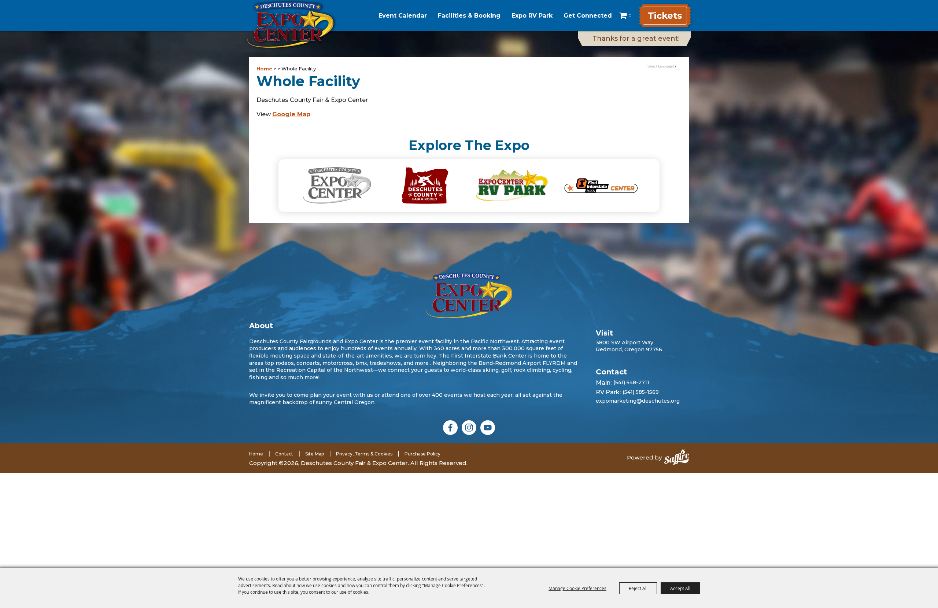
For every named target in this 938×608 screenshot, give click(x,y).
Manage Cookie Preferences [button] (577, 588)
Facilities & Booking (469, 15)
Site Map (314, 454)
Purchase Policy (422, 454)
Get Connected (588, 15)
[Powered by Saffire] (676, 457)
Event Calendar (402, 15)
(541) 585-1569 (641, 392)
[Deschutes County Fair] (469, 295)
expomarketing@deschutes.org (638, 401)
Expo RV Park (532, 15)
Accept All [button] (680, 588)
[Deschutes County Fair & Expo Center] (290, 25)
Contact (284, 454)
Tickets (665, 15)
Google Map (291, 114)
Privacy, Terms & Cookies (364, 454)
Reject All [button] (638, 588)
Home (264, 69)
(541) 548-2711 (631, 382)
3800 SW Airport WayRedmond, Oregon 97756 (629, 345)
